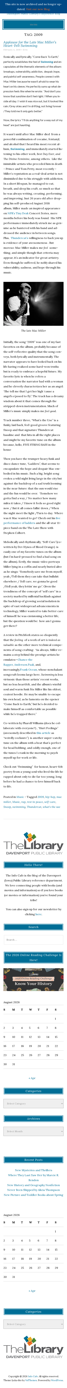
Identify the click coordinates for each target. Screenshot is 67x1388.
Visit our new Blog (38, 9)
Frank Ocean (28, 669)
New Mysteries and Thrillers (33, 1170)
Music (20, 797)
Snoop (7, 807)
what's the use (51, 807)
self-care (49, 802)
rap (23, 802)
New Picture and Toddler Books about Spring (33, 1195)
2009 (41, 797)
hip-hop (50, 797)
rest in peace (35, 802)
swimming (18, 807)
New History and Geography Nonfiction (33, 1185)
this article (43, 733)
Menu (33, 24)
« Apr (32, 1078)
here (39, 914)
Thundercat (34, 807)
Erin (25, 50)
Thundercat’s (19, 238)
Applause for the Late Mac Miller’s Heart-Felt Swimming (29, 44)
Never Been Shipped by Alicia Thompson (33, 1190)
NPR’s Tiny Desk (18, 213)
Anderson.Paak (24, 664)
